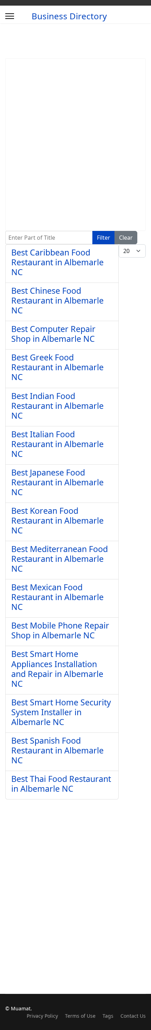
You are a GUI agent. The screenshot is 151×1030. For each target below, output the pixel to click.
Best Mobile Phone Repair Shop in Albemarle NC (60, 630)
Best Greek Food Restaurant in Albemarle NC (57, 367)
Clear (126, 237)
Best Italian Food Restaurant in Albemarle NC (57, 443)
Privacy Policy (42, 1015)
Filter (103, 237)
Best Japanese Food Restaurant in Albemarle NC (57, 482)
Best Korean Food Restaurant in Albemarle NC (57, 520)
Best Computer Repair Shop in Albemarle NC (53, 333)
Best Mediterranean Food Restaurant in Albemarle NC (59, 558)
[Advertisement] (75, 144)
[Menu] (9, 16)
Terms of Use (80, 1015)
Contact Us (133, 1015)
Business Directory (69, 16)
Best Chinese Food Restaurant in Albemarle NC (57, 300)
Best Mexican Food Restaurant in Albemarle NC (57, 597)
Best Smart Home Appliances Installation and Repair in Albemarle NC (57, 668)
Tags (108, 1015)
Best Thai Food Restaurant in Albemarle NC (61, 783)
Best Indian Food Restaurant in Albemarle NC (57, 405)
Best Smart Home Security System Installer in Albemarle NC (61, 712)
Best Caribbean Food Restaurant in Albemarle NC (57, 262)
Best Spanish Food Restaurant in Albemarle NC (57, 750)
